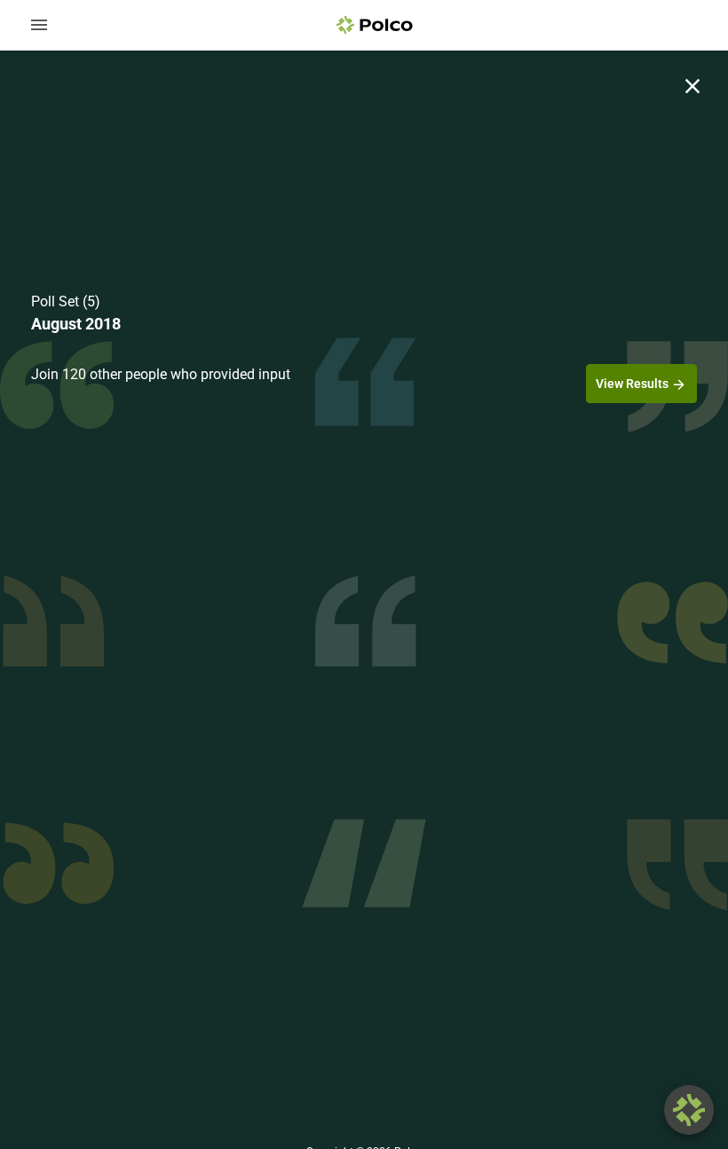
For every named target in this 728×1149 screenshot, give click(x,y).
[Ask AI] (689, 1110)
